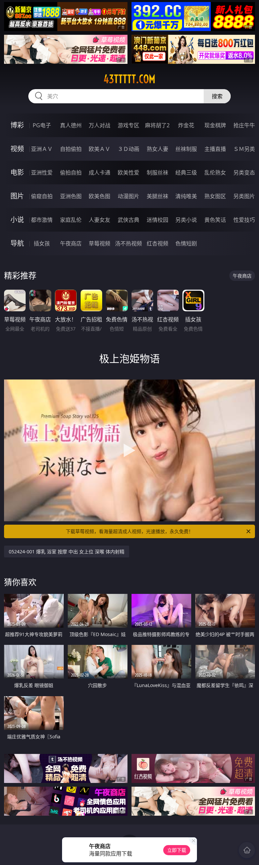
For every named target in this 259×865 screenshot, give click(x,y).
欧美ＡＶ (99, 149)
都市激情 (42, 220)
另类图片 (244, 196)
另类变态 (244, 172)
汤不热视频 (128, 243)
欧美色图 (99, 196)
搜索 (217, 96)
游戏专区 (128, 125)
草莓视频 (99, 243)
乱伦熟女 (215, 172)
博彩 (17, 125)
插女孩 (42, 243)
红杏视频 (157, 243)
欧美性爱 (128, 172)
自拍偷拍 (71, 149)
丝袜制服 (186, 149)
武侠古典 (128, 220)
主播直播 (215, 149)
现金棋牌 (215, 125)
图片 (17, 196)
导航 (17, 243)
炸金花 (186, 125)
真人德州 (71, 125)
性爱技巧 (244, 220)
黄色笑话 (215, 220)
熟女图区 (215, 196)
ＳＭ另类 (244, 149)
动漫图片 (128, 196)
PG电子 (42, 125)
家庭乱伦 (71, 220)
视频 (17, 148)
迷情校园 (157, 220)
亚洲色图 (71, 196)
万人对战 (99, 125)
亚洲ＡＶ (42, 149)
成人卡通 (99, 172)
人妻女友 (99, 220)
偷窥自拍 (42, 196)
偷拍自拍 (71, 172)
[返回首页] (247, 850)
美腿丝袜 (157, 196)
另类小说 (186, 220)
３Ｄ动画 (128, 149)
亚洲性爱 (42, 172)
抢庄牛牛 (244, 125)
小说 (17, 219)
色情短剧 (186, 243)
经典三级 (186, 172)
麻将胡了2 (157, 125)
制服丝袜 (157, 172)
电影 (17, 172)
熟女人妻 (157, 149)
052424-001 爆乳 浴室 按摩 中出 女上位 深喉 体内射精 (66, 551)
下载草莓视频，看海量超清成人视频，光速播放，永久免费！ (129, 531)
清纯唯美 (186, 196)
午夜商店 (71, 243)
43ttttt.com (129, 79)
